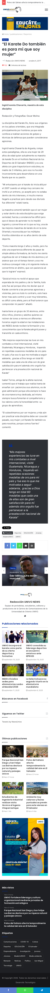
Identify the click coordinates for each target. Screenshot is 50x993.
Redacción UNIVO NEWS (15, 61)
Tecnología (8, 965)
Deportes (28, 34)
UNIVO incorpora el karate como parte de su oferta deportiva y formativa (12, 651)
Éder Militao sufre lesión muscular (23, 577)
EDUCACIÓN (28, 533)
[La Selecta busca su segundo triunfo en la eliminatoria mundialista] (37, 670)
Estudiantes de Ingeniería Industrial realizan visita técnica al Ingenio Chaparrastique (12, 802)
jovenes (37, 951)
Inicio (6, 34)
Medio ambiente (35, 956)
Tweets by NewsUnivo (12, 722)
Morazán (7, 961)
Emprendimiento (10, 951)
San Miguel (38, 961)
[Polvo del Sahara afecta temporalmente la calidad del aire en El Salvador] (37, 751)
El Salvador (32, 946)
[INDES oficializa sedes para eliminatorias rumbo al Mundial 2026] (13, 670)
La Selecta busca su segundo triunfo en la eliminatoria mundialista (37, 683)
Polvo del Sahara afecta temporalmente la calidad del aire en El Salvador (36, 765)
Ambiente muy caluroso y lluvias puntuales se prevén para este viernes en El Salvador (36, 802)
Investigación (25, 951)
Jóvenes (39, 533)
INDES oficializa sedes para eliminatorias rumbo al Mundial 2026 (12, 683)
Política (28, 961)
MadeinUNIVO (8, 537)
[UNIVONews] (12, 9)
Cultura (35, 942)
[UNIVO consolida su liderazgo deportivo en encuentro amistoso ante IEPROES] (37, 636)
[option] (25, 570)
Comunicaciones (10, 942)
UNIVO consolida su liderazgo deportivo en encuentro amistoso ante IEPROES (36, 651)
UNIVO (18, 537)
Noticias (17, 961)
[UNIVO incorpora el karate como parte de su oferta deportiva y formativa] (13, 636)
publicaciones (16, 34)
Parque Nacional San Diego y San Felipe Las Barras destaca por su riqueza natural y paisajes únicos (12, 767)
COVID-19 (24, 942)
